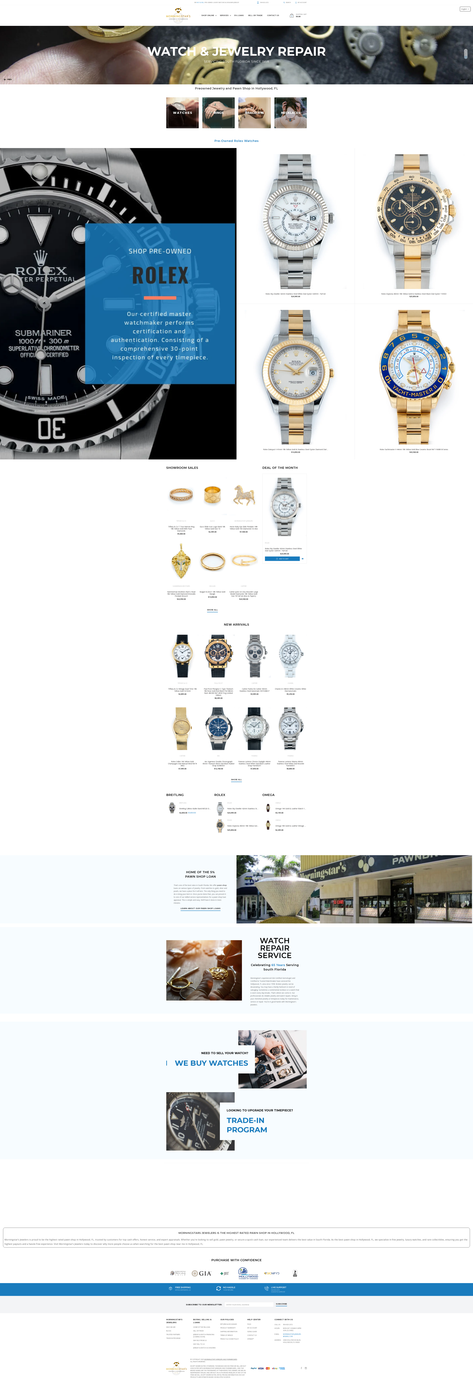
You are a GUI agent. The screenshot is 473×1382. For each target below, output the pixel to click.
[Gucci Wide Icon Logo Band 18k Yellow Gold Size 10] (212, 496)
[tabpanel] (236, 55)
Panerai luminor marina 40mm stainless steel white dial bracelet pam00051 (290, 763)
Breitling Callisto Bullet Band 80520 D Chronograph (199, 808)
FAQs (249, 1324)
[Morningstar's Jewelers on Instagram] (306, 1368)
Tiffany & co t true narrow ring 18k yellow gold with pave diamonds (181, 528)
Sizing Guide (252, 1332)
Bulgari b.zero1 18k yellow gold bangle (212, 593)
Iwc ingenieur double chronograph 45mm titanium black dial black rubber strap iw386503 (219, 763)
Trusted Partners (173, 1334)
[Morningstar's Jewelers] (178, 15)
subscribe (281, 1304)
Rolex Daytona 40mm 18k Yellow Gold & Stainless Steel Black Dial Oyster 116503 (413, 294)
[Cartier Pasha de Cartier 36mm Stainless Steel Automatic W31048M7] (254, 656)
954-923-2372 (288, 1324)
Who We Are (170, 1327)
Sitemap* (250, 1339)
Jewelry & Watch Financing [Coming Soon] (203, 1335)
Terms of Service (226, 1335)
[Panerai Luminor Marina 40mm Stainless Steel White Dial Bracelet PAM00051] (290, 728)
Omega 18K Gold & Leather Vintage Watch (292, 826)
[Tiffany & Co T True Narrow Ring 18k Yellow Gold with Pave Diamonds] (181, 496)
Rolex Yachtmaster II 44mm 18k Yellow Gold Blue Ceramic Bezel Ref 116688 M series (414, 449)
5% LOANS (239, 15)
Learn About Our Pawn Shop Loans (200, 909)
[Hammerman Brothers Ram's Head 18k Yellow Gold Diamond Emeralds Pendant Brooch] (181, 561)
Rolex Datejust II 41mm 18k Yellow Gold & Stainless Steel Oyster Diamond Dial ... (295, 449)
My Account (252, 1328)
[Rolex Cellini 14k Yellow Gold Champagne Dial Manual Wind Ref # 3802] (182, 728)
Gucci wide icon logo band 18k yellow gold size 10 (212, 527)
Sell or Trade (198, 1331)
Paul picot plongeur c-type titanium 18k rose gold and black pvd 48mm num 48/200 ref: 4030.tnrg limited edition (218, 692)
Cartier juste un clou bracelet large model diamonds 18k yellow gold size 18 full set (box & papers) (243, 594)
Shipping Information (228, 1332)
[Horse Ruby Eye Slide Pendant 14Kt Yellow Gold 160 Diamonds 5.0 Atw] (243, 496)
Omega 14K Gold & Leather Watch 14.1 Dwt (293, 808)
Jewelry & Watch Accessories (204, 1348)
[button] (465, 9)
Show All (212, 610)
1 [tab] (465, 50)
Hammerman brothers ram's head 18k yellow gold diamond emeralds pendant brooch (181, 594)
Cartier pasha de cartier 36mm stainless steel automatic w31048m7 (254, 690)
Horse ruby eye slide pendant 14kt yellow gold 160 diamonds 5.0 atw (244, 527)
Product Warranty (228, 1328)
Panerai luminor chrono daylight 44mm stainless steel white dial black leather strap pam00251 (254, 763)
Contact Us (273, 15)
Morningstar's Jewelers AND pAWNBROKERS (220, 1359)
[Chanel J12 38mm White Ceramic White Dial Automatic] (290, 656)
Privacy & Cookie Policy (229, 1339)
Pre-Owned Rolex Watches (236, 141)
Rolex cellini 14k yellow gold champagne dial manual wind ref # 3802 (182, 763)
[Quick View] (302, 558)
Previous (163, 1273)
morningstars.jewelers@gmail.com (292, 1335)
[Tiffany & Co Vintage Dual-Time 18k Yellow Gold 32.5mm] (182, 656)
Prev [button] (9, 79)
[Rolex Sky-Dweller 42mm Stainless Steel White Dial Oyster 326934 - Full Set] (284, 507)
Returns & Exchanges (228, 1324)
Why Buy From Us (200, 1340)
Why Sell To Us (199, 1344)
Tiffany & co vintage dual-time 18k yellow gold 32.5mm (182, 690)
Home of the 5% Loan (201, 1327)
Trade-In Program (173, 1338)
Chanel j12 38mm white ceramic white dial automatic (290, 690)
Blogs (168, 1331)
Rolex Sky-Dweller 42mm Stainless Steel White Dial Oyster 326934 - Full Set (296, 294)
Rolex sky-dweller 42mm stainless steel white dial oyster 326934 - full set (283, 549)
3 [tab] (466, 57)
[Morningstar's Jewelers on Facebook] (301, 1368)
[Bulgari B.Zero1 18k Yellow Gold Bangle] (212, 561)
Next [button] (463, 79)
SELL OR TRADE (255, 15)
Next (310, 1273)
